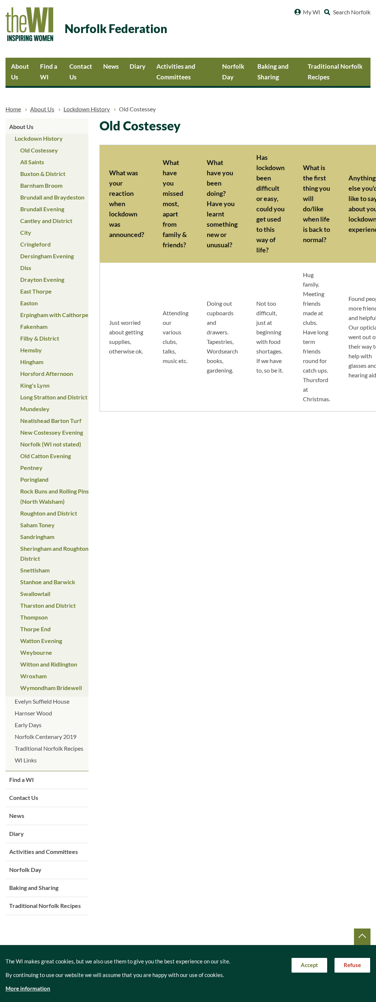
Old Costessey (39, 150)
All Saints (32, 162)
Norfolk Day (233, 71)
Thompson (34, 617)
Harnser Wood (33, 713)
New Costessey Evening (51, 432)
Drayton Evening (42, 279)
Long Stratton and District (53, 397)
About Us (20, 71)
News (111, 66)
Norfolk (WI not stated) (50, 444)
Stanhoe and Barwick (47, 582)
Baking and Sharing (273, 71)
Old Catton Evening (45, 456)
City (25, 232)
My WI (311, 12)
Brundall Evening (42, 209)
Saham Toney (37, 525)
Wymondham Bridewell (51, 688)
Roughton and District (48, 513)
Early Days (28, 725)
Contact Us (80, 71)
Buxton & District (42, 173)
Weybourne (36, 652)
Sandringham (37, 537)
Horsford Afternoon (46, 373)
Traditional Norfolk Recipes (335, 71)
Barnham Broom (41, 185)
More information (28, 988)
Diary (137, 66)
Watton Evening (41, 641)
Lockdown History (87, 109)
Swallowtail (35, 593)
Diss (25, 268)
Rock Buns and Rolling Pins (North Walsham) (54, 496)
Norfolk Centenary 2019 (45, 736)
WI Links (26, 760)
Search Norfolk (351, 12)
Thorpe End (35, 629)
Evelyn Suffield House (42, 701)
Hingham (31, 362)
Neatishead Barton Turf (51, 420)
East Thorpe (36, 291)
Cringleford (35, 244)
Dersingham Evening (47, 256)
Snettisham (35, 570)
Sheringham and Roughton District (54, 553)
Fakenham (33, 326)
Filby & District (39, 338)
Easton (29, 303)
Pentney (31, 467)
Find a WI (48, 71)
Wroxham (33, 676)
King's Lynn (35, 385)
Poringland (34, 479)
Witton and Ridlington (48, 664)
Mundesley (35, 409)
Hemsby (31, 350)
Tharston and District (48, 605)
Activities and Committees (175, 71)
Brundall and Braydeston (52, 197)
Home (13, 109)
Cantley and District (46, 221)
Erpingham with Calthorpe (54, 315)
